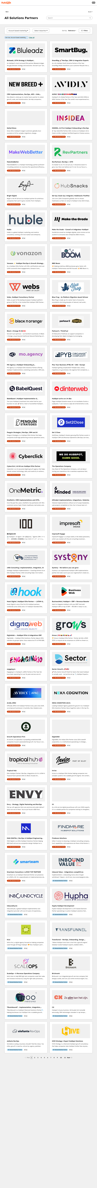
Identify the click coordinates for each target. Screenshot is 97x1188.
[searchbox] (69, 18)
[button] (90, 12)
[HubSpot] (6, 2)
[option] (18, 31)
